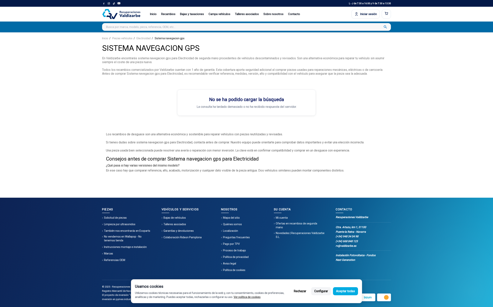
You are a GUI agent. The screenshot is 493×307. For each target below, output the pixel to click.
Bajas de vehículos (174, 217)
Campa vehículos (219, 14)
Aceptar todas (345, 291)
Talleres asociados (247, 14)
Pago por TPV (231, 243)
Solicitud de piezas (115, 217)
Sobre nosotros (273, 14)
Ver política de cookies (247, 297)
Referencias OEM (114, 260)
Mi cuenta (282, 217)
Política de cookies (234, 270)
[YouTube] (119, 3)
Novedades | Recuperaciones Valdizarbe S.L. (300, 235)
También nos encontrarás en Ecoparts (127, 230)
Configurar (321, 291)
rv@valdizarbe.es (346, 245)
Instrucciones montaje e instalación (125, 246)
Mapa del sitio (231, 217)
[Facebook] (104, 3)
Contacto (294, 14)
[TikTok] (114, 3)
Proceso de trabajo (234, 250)
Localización (230, 230)
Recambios (168, 14)
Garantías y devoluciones (178, 230)
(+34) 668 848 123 (347, 241)
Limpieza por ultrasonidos (119, 224)
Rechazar (300, 291)
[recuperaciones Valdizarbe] (121, 14)
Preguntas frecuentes (236, 237)
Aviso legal (229, 263)
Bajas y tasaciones (192, 14)
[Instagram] (109, 3)
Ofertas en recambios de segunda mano (296, 225)
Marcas (108, 253)
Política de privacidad (236, 256)
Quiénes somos (232, 224)
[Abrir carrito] (386, 14)
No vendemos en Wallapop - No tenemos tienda (123, 238)
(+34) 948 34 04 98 (347, 236)
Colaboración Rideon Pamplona (182, 237)
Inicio (153, 14)
